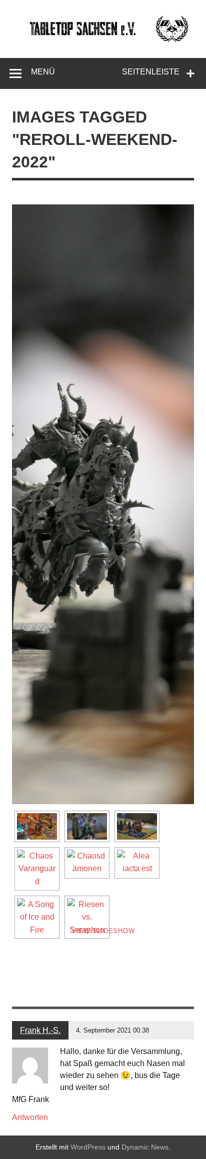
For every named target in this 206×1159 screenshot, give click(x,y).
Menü (43, 71)
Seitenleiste (151, 71)
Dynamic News (145, 1147)
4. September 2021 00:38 (112, 1030)
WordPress (88, 1147)
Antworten (30, 1117)
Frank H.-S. (40, 1030)
